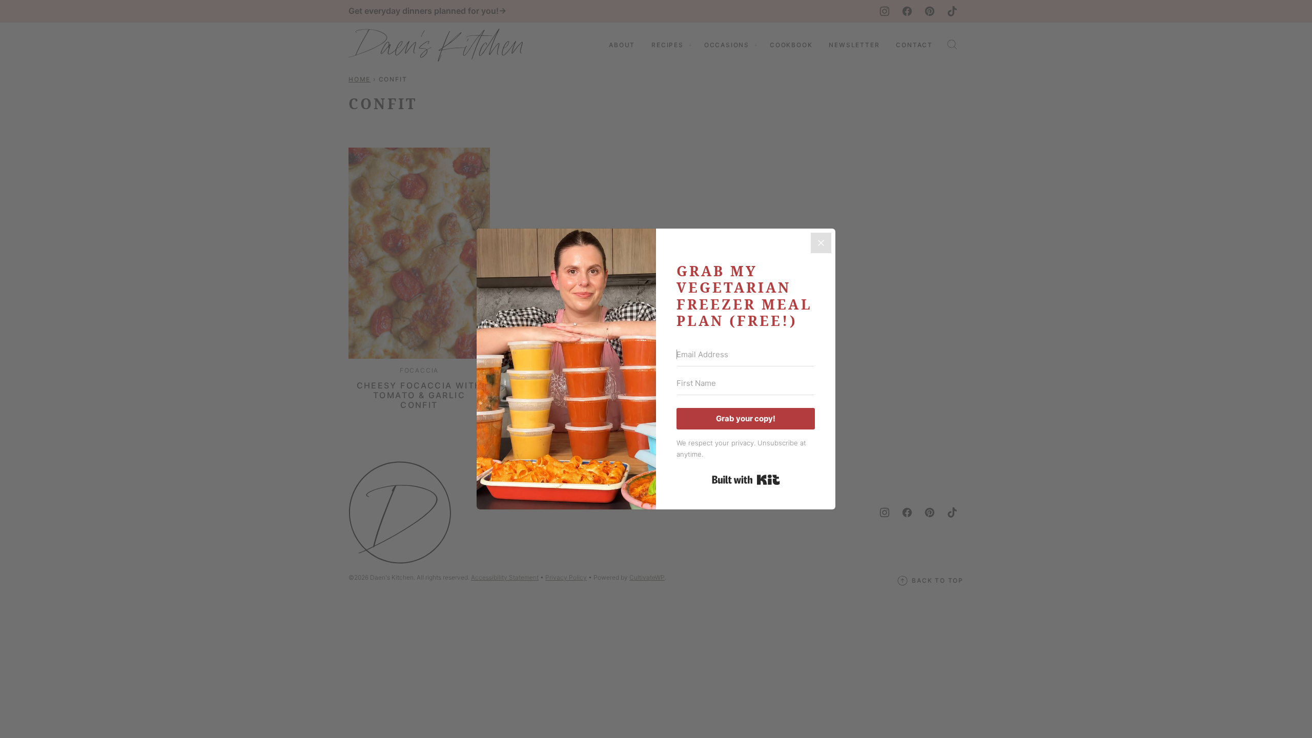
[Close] (821, 243)
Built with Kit (746, 479)
